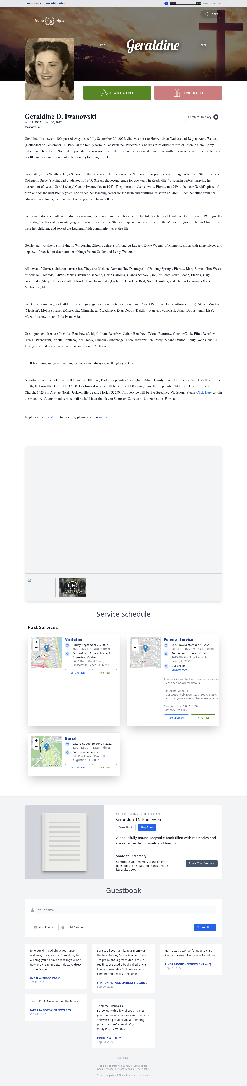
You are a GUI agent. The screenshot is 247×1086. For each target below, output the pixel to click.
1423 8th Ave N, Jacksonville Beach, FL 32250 (189, 659)
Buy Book (147, 827)
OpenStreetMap (127, 1075)
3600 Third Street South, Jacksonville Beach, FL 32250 (91, 663)
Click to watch (180, 669)
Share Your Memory (201, 863)
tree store (105, 417)
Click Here (204, 392)
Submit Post (205, 927)
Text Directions (78, 672)
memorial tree (49, 417)
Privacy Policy (112, 1069)
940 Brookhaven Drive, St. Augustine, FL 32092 (89, 758)
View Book (125, 827)
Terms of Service (134, 1069)
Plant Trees (105, 672)
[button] (46, 648)
